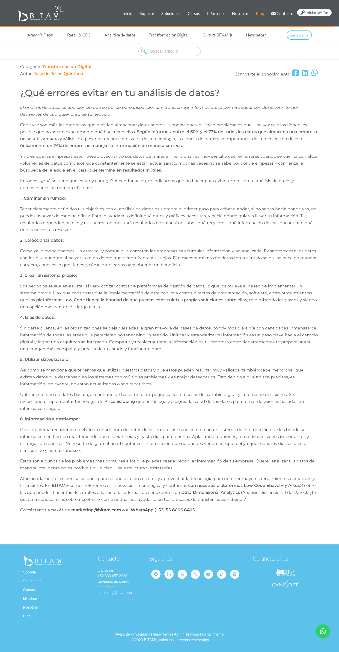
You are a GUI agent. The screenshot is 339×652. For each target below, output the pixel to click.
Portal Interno (213, 634)
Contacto (284, 13)
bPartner (30, 599)
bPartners (216, 13)
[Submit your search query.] (144, 51)
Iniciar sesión (316, 12)
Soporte (147, 13)
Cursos (194, 13)
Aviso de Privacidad (132, 634)
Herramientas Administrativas (175, 634)
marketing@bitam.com (96, 510)
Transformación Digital (169, 35)
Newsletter (256, 35)
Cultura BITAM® (217, 35)
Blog (260, 13)
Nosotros (240, 13)
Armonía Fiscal (40, 35)
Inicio (127, 13)
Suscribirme (299, 35)
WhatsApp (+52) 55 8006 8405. (163, 510)
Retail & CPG (79, 35)
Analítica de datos (119, 35)
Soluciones (170, 13)
